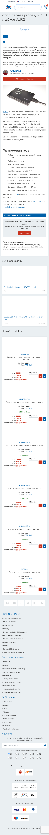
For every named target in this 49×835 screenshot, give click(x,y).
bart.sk (39, 828)
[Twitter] (28, 603)
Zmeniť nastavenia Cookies (11, 692)
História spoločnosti (9, 642)
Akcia (5, 709)
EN (32, 754)
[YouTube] (14, 603)
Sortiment (6, 662)
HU (25, 754)
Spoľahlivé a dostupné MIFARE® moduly (20, 287)
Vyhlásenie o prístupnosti (11, 729)
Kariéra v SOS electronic (11, 649)
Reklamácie (7, 675)
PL (18, 758)
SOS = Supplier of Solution (12, 618)
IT (25, 758)
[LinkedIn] (21, 603)
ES (32, 758)
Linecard (6, 665)
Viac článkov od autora (24, 79)
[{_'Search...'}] (17, 7)
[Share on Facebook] (4, 41)
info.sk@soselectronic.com (14, 207)
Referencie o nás (8, 625)
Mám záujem (24, 233)
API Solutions (7, 702)
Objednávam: (33, 373)
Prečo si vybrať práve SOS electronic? (15, 632)
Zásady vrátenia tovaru (10, 679)
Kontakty (6, 629)
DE (39, 754)
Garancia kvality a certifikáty (12, 635)
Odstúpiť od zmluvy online (11, 689)
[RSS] (41, 603)
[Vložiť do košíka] (40, 376)
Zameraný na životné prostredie (13, 652)
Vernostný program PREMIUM (12, 682)
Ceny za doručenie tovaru (11, 672)
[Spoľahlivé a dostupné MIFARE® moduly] (24, 276)
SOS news (6, 726)
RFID (5, 36)
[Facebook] (7, 603)
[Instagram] (35, 603)
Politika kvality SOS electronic (13, 639)
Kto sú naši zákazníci (9, 622)
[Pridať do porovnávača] (28, 354)
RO (11, 758)
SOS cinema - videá (9, 715)
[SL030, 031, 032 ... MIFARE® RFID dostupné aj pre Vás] (24, 306)
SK (11, 754)
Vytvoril (33, 828)
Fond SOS (6, 646)
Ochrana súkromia (9, 686)
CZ (18, 754)
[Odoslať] (45, 745)
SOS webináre (7, 722)
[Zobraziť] (44, 376)
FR (39, 758)
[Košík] (45, 7)
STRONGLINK (28, 365)
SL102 (5, 111)
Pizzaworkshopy (8, 719)
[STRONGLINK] (24, 30)
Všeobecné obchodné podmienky (14, 669)
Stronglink (37, 201)
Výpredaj (6, 712)
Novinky (6, 705)
